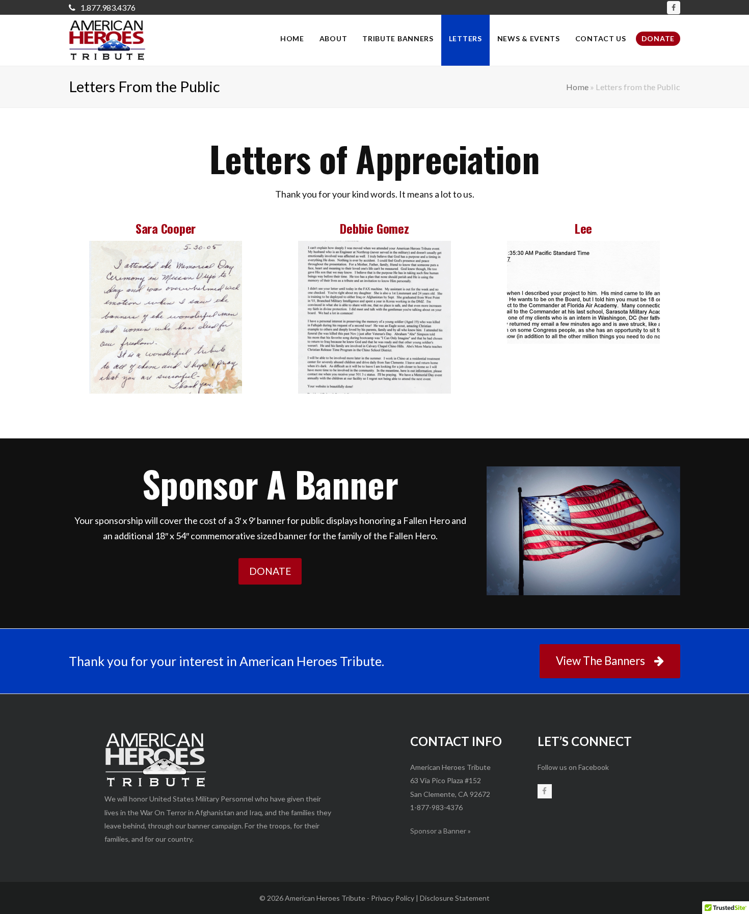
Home (577, 87)
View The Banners (600, 661)
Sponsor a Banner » (440, 830)
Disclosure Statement (455, 898)
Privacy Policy (392, 898)
